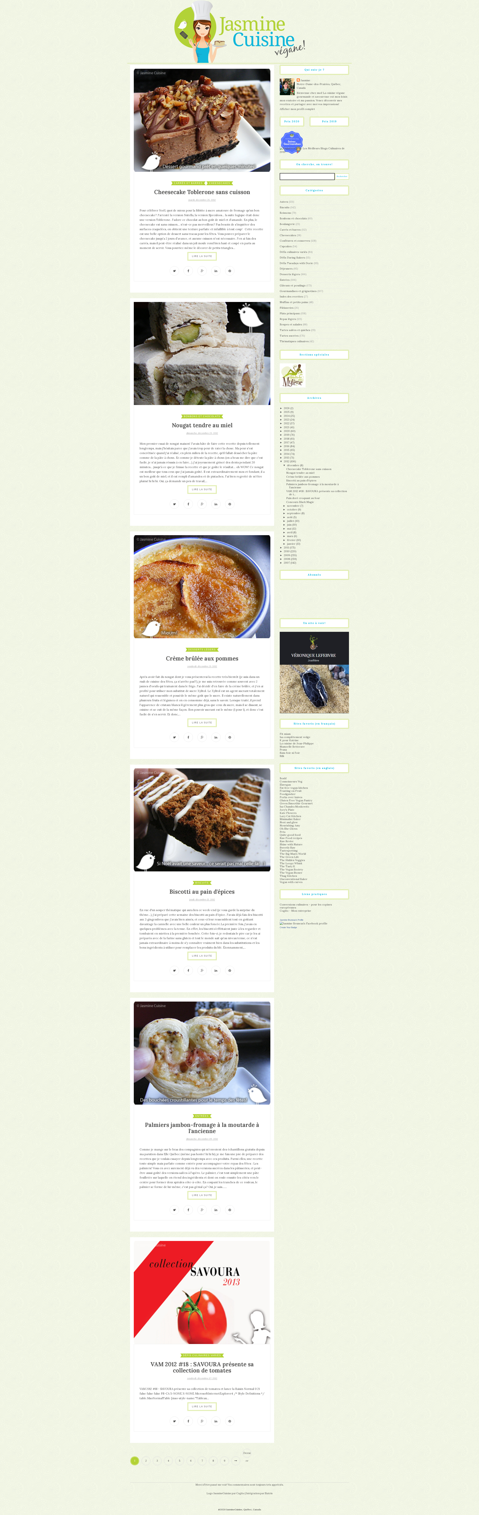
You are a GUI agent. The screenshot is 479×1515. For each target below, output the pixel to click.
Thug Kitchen (288, 876)
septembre (294, 513)
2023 (287, 419)
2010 (287, 551)
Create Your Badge (288, 927)
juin (289, 524)
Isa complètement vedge (295, 737)
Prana (283, 749)
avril (290, 532)
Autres (284, 201)
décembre (293, 465)
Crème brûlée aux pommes (202, 658)
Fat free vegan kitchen (294, 788)
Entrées (202, 1116)
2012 (287, 461)
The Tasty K (287, 866)
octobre (292, 509)
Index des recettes (291, 296)
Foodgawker (288, 794)
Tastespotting (289, 850)
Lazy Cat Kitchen (290, 816)
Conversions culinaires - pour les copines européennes (306, 906)
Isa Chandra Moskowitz (294, 806)
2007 (287, 562)
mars (290, 536)
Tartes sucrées (289, 335)
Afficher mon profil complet (297, 109)
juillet (291, 521)
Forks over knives (291, 797)
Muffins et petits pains (294, 302)
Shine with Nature (291, 844)
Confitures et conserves (295, 240)
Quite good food (290, 835)
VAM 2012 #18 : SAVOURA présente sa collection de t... (316, 492)
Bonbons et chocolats (202, 416)
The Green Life (289, 857)
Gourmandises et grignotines (298, 291)
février (291, 540)
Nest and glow (289, 822)
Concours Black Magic (300, 502)
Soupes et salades (291, 324)
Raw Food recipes (291, 838)
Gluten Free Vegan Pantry (296, 800)
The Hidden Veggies (292, 860)
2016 (287, 446)
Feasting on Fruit (291, 791)
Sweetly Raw (287, 847)
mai (289, 528)
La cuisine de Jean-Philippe (297, 743)
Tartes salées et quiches (295, 330)
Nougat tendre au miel (202, 425)
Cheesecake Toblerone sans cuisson (202, 192)
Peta (282, 832)
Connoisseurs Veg (291, 781)
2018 (287, 438)
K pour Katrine (289, 740)
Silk (282, 756)
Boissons (285, 212)
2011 (287, 547)
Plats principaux (290, 313)
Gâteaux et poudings (293, 285)
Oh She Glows (289, 828)
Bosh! (283, 778)
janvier (291, 543)
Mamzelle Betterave (292, 746)
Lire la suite (202, 256)
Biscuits (202, 883)
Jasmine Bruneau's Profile (291, 920)
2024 (287, 416)
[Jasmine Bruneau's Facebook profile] (303, 923)
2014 (287, 454)
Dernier (247, 1454)
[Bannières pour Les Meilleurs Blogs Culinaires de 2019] (314, 150)
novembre (293, 505)
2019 (287, 434)
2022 (287, 423)
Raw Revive (287, 841)
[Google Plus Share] (202, 271)
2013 (287, 457)
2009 (287, 555)
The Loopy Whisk (291, 863)
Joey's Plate (287, 809)
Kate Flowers (288, 813)
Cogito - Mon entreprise (295, 910)
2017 (287, 442)
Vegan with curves (291, 882)
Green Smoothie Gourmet (296, 803)
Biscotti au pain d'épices (202, 891)
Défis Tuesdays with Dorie (296, 263)
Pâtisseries (287, 307)
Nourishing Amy (290, 825)
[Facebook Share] (188, 271)
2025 (287, 412)
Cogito (240, 1493)
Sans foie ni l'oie (290, 753)
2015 (287, 450)
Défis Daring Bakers (292, 257)
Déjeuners (286, 268)
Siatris (269, 1493)
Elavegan (285, 784)
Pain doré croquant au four (303, 498)
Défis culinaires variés (202, 1355)
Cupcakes (286, 246)
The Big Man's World (293, 853)
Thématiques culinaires (294, 341)
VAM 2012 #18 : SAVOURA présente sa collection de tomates (202, 1367)
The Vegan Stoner (291, 872)
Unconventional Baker (293, 879)
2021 (287, 427)
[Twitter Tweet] (174, 271)
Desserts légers (202, 649)
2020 (287, 431)
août (290, 517)
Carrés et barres (188, 183)
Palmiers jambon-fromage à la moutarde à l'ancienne (202, 1128)
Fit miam (285, 734)
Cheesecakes (219, 183)
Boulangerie (287, 224)
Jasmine (305, 80)
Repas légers (288, 319)
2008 (287, 559)
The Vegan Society (291, 869)
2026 (287, 408)
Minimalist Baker (290, 819)
